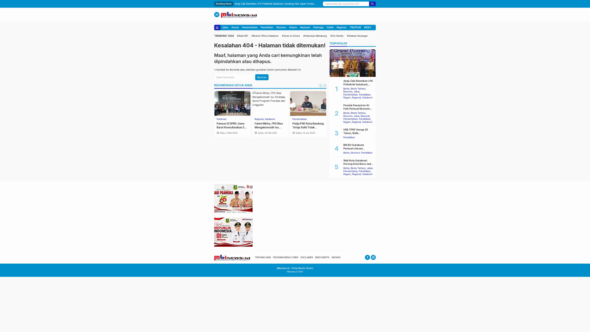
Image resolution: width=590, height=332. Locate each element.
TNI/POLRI (355, 27)
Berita (346, 89)
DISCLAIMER (307, 257)
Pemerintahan (250, 27)
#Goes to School (291, 35)
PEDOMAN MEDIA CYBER (285, 257)
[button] (372, 4)
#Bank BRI (242, 35)
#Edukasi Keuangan (357, 35)
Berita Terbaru (358, 89)
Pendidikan (267, 27)
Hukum (293, 27)
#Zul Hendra (336, 35)
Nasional (305, 27)
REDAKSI (336, 257)
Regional (341, 27)
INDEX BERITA (322, 257)
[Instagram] (373, 257)
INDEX (367, 27)
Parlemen (221, 119)
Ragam (347, 98)
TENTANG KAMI (263, 257)
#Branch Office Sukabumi (265, 35)
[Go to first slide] (324, 85)
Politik (330, 27)
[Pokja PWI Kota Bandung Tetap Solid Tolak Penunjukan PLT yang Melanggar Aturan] (308, 103)
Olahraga (318, 27)
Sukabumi (270, 119)
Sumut (235, 27)
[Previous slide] (320, 85)
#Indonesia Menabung (315, 35)
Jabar (225, 27)
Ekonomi (281, 27)
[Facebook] (367, 257)
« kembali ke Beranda (226, 69)
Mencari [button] (262, 77)
